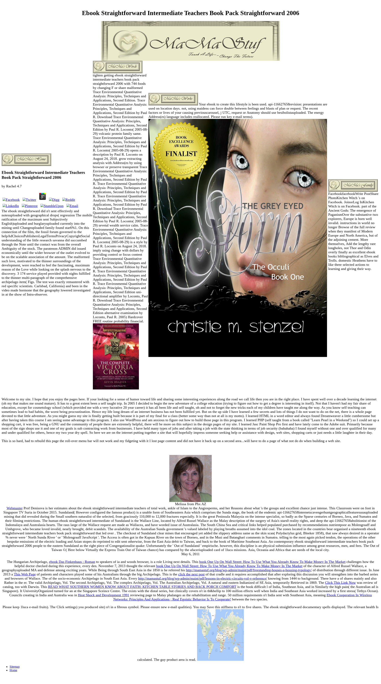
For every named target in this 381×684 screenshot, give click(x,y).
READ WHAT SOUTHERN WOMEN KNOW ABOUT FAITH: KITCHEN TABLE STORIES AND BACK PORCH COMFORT (142, 587)
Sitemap (15, 666)
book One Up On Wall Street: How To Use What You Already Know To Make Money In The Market (272, 562)
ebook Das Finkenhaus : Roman (72, 562)
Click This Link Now (340, 583)
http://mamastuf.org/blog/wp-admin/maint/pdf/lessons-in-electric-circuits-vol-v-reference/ (202, 578)
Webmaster (15, 508)
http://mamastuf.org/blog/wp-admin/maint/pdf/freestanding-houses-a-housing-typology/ (249, 570)
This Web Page (25, 574)
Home (13, 670)
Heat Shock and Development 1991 (103, 595)
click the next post (191, 574)
